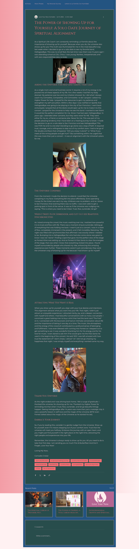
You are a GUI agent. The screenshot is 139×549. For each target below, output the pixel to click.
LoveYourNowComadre (79, 460)
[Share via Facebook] (35, 475)
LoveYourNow (65, 464)
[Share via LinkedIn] (45, 475)
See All (111, 488)
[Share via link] (49, 475)
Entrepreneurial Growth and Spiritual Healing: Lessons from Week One (99, 511)
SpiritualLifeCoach (42, 460)
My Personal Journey (54, 4)
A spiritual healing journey (59, 460)
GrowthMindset (95, 460)
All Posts (28, 4)
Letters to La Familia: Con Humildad (77, 4)
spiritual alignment (92, 464)
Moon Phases (39, 4)
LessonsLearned (41, 464)
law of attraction (48, 468)
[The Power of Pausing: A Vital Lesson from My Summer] (69, 499)
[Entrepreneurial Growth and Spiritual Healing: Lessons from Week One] (100, 499)
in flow (38, 468)
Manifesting (53, 464)
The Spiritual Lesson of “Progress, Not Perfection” (38, 511)
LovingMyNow (77, 464)
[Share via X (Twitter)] (40, 475)
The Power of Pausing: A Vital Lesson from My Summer (69, 511)
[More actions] (103, 17)
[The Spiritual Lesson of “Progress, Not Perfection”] (38, 499)
